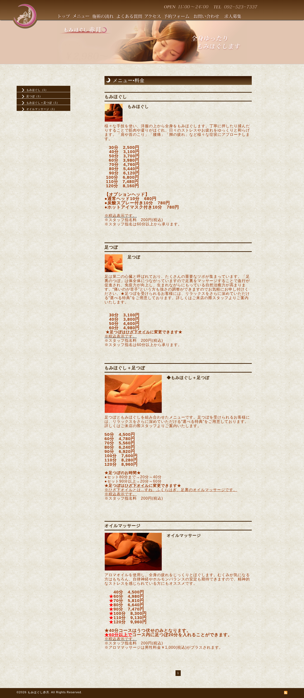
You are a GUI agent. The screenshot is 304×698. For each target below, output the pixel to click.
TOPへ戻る (65, 17)
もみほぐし (138, 106)
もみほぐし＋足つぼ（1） (42, 102)
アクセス (154, 17)
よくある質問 (131, 17)
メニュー (83, 17)
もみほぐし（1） (37, 89)
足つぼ (134, 257)
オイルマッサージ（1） (41, 109)
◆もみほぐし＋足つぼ (188, 377)
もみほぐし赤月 (38, 692)
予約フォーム (179, 17)
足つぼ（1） (34, 96)
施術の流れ (105, 17)
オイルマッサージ (184, 535)
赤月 (25, 15)
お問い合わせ (209, 17)
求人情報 (235, 17)
